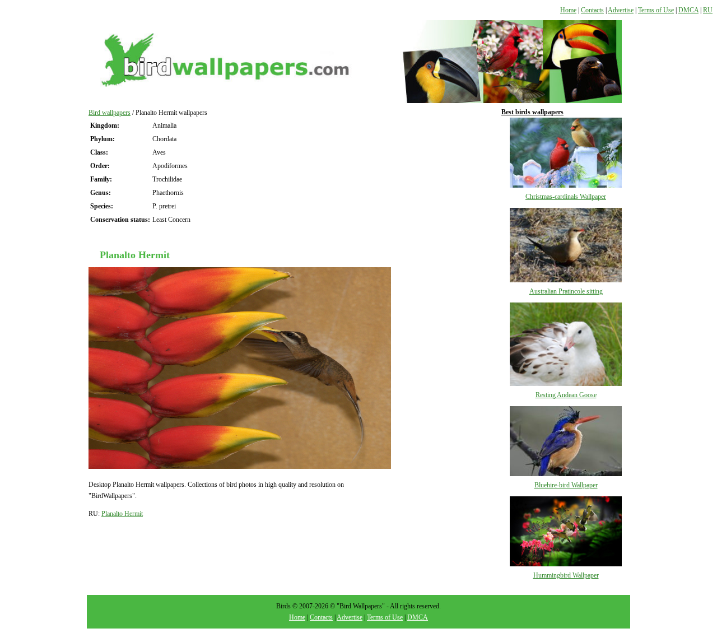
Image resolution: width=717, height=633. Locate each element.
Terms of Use (656, 10)
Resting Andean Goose (566, 395)
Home (568, 10)
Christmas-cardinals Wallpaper (565, 197)
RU (708, 10)
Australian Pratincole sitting (566, 291)
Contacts (592, 10)
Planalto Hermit (122, 514)
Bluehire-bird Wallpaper (566, 485)
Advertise (621, 10)
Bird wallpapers (110, 113)
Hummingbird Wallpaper (566, 575)
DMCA (688, 10)
